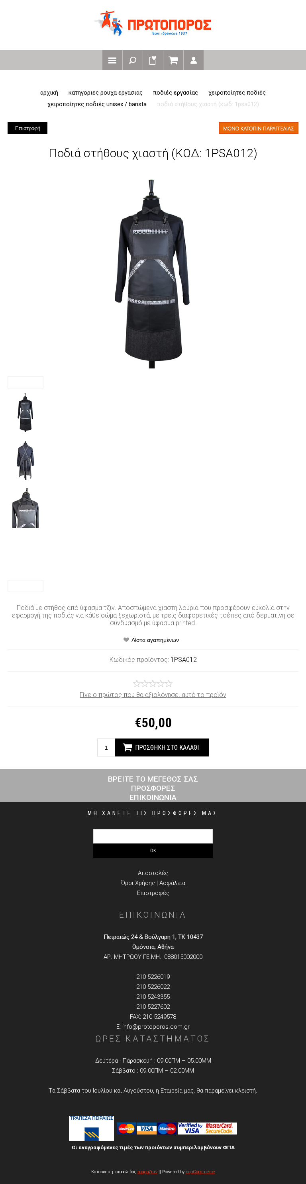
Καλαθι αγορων (173, 60)
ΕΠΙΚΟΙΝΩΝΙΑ (153, 797)
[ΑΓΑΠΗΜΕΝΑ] (153, 60)
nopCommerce (200, 1171)
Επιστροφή (27, 128)
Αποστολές (153, 873)
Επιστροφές (153, 893)
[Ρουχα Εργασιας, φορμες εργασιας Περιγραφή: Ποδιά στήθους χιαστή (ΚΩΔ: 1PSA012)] (25, 412)
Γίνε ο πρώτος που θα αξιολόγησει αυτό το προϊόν (153, 695)
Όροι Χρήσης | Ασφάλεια (153, 883)
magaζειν (147, 1171)
